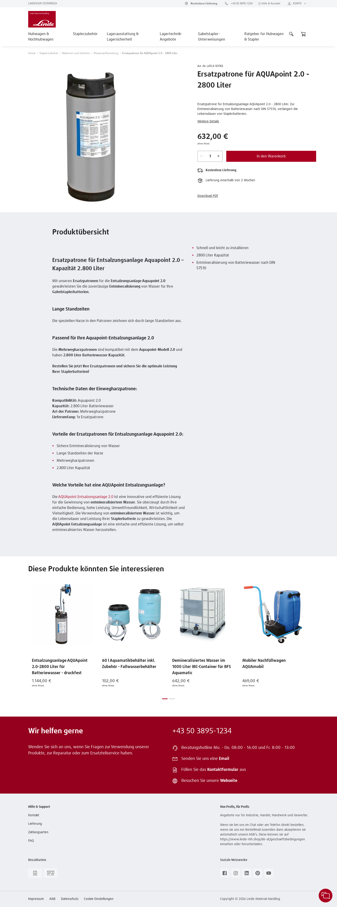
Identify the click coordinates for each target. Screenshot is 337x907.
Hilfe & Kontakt (270, 3)
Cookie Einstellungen (98, 899)
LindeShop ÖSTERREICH (42, 3)
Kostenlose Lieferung (203, 3)
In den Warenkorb (271, 156)
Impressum (36, 899)
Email (224, 759)
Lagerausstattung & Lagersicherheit (123, 36)
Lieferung (35, 823)
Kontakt (33, 815)
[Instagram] (235, 874)
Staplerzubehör (85, 34)
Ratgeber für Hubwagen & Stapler (264, 36)
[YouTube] (268, 874)
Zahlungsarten (38, 832)
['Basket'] (303, 33)
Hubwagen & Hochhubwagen (40, 36)
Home (32, 53)
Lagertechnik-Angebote (171, 36)
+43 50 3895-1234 (241, 3)
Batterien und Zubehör (76, 53)
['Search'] (291, 33)
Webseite (228, 781)
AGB (52, 899)
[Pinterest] (257, 874)
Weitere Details (208, 121)
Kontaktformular (222, 770)
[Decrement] (201, 156)
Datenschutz (69, 899)
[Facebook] (224, 874)
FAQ (31, 840)
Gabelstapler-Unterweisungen (211, 36)
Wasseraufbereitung (106, 53)
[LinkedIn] (246, 874)
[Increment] (218, 156)
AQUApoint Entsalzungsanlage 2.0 (85, 497)
